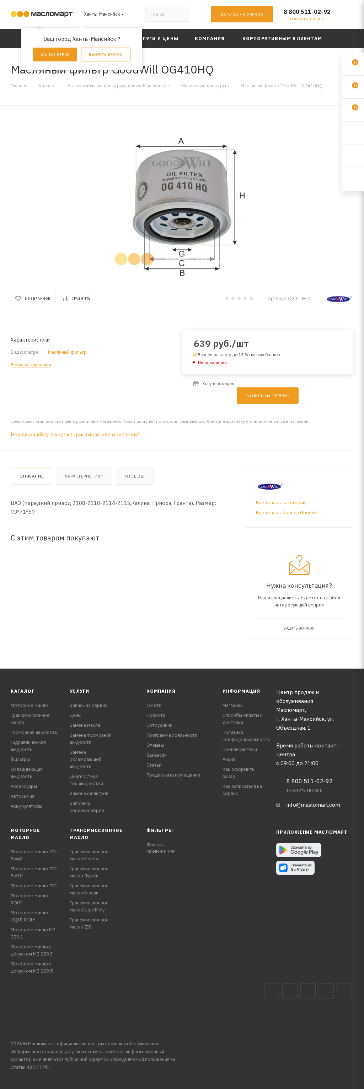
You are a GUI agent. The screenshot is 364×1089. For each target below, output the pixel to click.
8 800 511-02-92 (307, 11)
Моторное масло (29, 705)
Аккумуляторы (26, 806)
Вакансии (156, 755)
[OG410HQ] (182, 197)
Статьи (153, 765)
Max (290, 990)
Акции (229, 759)
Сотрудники (159, 725)
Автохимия (22, 796)
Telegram (308, 990)
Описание (31, 476)
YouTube (326, 990)
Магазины (233, 705)
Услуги (79, 691)
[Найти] (180, 14)
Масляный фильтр (67, 352)
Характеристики (84, 476)
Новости (155, 715)
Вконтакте (271, 990)
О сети (153, 705)
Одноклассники (344, 990)
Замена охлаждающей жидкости (85, 759)
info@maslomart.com (313, 804)
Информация (241, 691)
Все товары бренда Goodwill (287, 513)
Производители (240, 749)
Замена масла (85, 725)
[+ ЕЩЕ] (342, 38)
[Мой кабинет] (350, 15)
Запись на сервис (88, 705)
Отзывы (135, 476)
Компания (160, 691)
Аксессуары (24, 786)
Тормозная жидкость (34, 732)
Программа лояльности (171, 735)
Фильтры (20, 759)
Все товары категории (280, 503)
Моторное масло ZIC (34, 886)
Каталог (22, 691)
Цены (75, 715)
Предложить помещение (173, 775)
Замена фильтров (89, 793)
